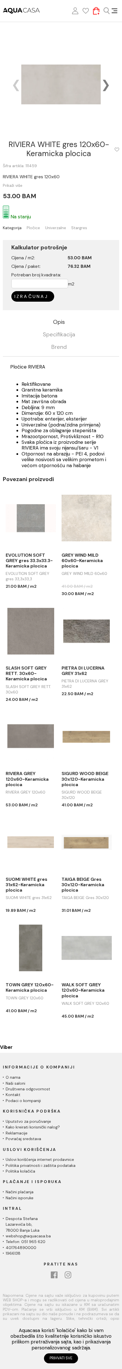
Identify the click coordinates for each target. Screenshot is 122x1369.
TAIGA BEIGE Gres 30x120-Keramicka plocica (83, 885)
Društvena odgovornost (28, 1089)
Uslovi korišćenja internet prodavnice (40, 1159)
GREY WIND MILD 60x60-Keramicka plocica (82, 560)
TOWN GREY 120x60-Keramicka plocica (30, 987)
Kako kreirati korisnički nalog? (33, 1127)
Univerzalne (55, 227)
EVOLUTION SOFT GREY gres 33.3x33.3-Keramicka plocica (29, 560)
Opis (59, 322)
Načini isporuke (19, 1197)
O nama (13, 1077)
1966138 (13, 1253)
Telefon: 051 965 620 (25, 1241)
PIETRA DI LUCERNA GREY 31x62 (83, 670)
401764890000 (21, 1247)
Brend (59, 347)
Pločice (33, 227)
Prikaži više (12, 185)
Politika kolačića (20, 1171)
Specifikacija (59, 334)
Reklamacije (17, 1133)
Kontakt (13, 1094)
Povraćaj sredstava (23, 1138)
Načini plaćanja (19, 1191)
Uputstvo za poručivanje (28, 1121)
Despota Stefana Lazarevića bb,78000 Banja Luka (22, 1224)
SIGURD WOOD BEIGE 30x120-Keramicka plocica (85, 779)
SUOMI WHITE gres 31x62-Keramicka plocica (26, 885)
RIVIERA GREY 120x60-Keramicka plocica (27, 779)
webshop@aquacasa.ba (28, 1235)
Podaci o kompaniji (23, 1100)
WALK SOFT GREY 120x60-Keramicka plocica (83, 990)
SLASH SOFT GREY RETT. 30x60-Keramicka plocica (26, 673)
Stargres (79, 227)
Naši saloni (15, 1083)
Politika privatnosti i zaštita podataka (40, 1165)
